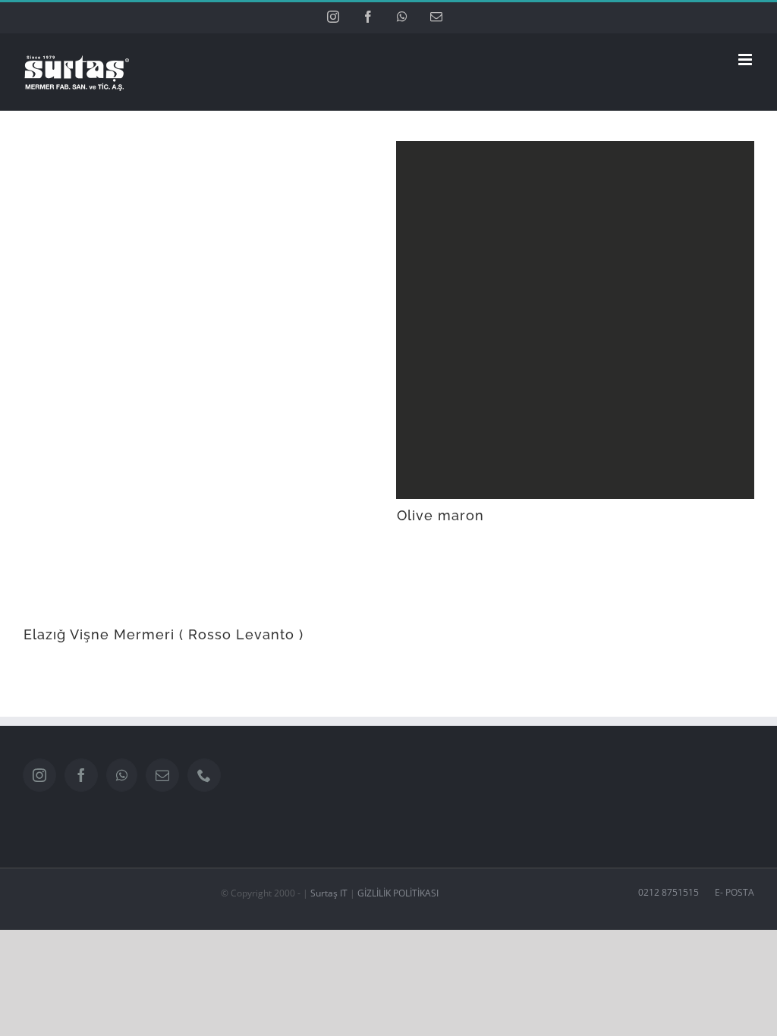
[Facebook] (81, 775)
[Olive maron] (575, 320)
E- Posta (732, 892)
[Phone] (204, 775)
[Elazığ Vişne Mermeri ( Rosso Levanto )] (202, 379)
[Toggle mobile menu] (746, 59)
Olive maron (440, 515)
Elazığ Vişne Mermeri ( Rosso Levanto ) (164, 634)
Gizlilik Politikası (397, 893)
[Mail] (162, 775)
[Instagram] (39, 775)
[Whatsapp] (121, 775)
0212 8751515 (668, 892)
